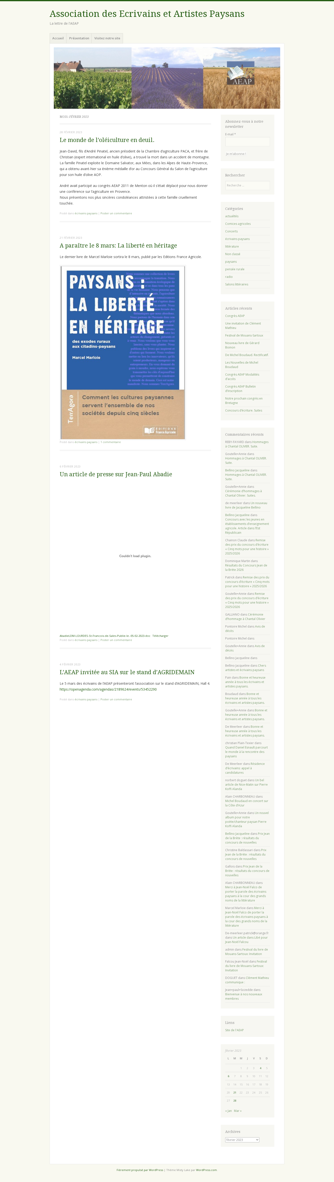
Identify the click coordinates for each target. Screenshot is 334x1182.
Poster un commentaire (116, 213)
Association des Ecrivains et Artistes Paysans (147, 14)
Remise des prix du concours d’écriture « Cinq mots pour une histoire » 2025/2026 (247, 546)
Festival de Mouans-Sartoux (244, 335)
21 (234, 1092)
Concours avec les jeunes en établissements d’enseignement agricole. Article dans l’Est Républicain (247, 526)
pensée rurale (235, 269)
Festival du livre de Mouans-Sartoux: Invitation (246, 951)
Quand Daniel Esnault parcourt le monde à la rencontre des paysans (246, 751)
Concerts (231, 231)
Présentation (79, 38)
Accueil (58, 38)
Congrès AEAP (235, 316)
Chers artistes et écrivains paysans (245, 667)
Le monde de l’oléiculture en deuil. (107, 140)
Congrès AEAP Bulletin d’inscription (240, 388)
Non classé (232, 254)
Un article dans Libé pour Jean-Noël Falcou (246, 939)
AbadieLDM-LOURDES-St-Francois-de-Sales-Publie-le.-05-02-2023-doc (105, 636)
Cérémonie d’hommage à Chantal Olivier (245, 616)
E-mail (230, 134)
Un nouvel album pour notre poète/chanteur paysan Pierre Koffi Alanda (247, 819)
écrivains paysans (86, 213)
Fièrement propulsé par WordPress (140, 1170)
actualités (231, 216)
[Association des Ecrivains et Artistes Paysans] (167, 78)
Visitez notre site (107, 38)
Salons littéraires (236, 284)
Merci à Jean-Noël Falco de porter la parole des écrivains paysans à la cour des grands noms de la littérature (245, 893)
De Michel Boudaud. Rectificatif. (247, 355)
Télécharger (160, 636)
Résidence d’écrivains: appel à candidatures (245, 768)
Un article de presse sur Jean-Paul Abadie (116, 474)
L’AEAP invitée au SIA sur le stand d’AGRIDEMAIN (127, 672)
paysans (231, 262)
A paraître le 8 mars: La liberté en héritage (118, 245)
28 (234, 1100)
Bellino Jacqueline (237, 470)
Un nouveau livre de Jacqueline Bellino (246, 505)
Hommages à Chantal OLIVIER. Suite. (246, 444)
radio (229, 277)
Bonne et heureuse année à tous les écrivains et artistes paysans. (245, 681)
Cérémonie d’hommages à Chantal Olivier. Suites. (243, 493)
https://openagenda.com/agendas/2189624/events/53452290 (108, 689)
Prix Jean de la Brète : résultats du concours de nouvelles (247, 838)
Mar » (238, 1111)
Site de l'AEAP (234, 1030)
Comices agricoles (238, 224)
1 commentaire (110, 442)
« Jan (228, 1111)
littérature (232, 246)
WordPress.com (206, 1170)
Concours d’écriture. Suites (243, 410)
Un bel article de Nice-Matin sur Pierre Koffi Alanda (246, 784)
